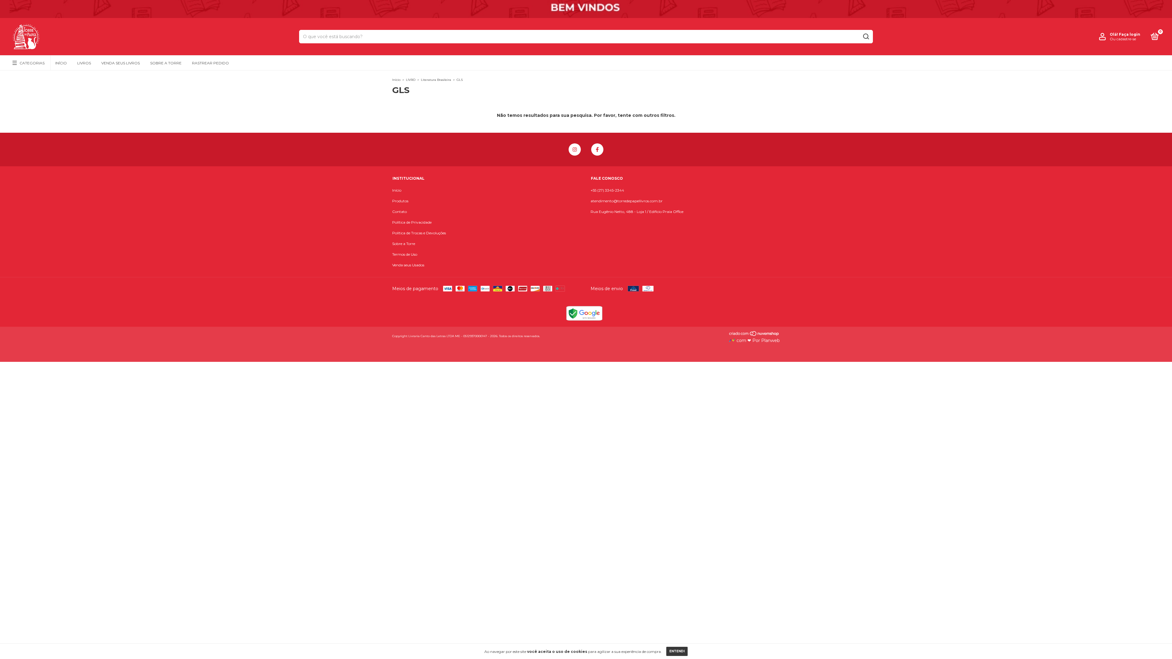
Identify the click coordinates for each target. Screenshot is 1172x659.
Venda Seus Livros (120, 63)
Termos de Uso (404, 254)
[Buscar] (866, 36)
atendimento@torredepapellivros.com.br (627, 201)
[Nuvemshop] (754, 335)
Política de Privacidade (412, 222)
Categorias (32, 63)
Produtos (400, 201)
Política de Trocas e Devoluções (419, 233)
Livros (84, 63)
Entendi (677, 651)
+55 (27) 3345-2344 (607, 190)
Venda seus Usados (408, 265)
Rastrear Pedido (210, 63)
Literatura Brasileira (436, 80)
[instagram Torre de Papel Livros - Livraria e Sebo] (575, 149)
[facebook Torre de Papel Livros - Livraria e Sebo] (597, 149)
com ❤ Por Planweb (757, 340)
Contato (399, 211)
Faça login (1129, 34)
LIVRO (410, 80)
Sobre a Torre (166, 63)
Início (61, 63)
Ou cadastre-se (1123, 39)
